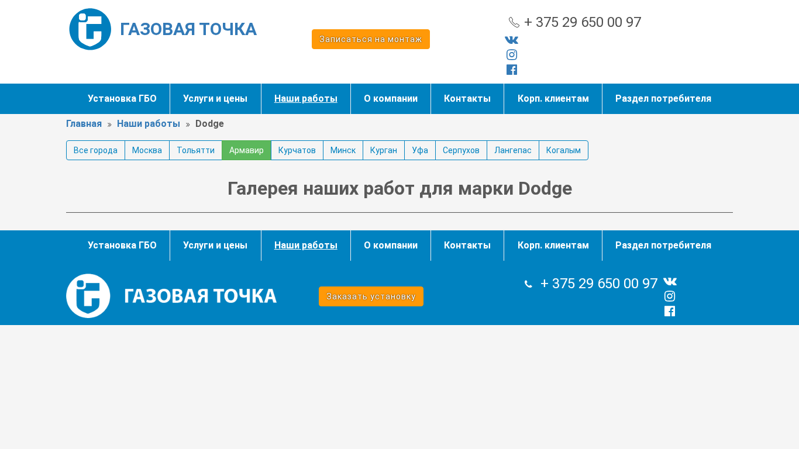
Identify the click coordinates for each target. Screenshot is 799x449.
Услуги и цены (215, 98)
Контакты (467, 98)
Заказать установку (371, 296)
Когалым (563, 150)
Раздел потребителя (663, 98)
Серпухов (461, 150)
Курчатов (297, 150)
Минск (343, 150)
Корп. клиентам (553, 98)
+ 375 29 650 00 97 (582, 22)
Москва (147, 150)
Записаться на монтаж (370, 39)
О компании (391, 98)
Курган (383, 150)
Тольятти (196, 150)
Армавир (246, 150)
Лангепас (513, 150)
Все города (96, 150)
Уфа (420, 150)
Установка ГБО (122, 98)
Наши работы (305, 98)
